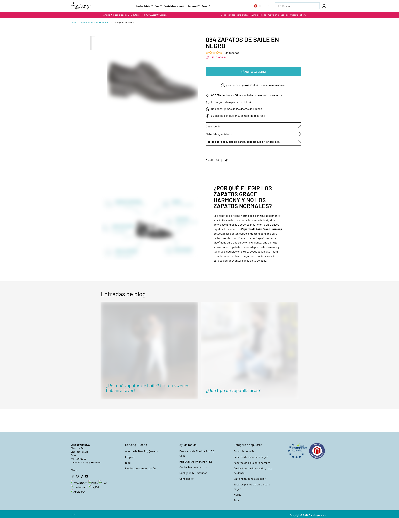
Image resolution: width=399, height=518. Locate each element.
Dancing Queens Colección (250, 478)
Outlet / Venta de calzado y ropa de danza (253, 471)
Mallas (237, 494)
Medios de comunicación (140, 468)
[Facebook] (222, 160)
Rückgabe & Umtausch (193, 473)
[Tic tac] (226, 160)
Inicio (73, 22)
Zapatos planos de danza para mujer (252, 487)
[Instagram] (217, 160)
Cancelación (186, 478)
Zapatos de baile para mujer (251, 457)
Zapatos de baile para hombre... (94, 22)
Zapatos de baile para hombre (252, 462)
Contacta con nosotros (193, 467)
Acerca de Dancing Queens (141, 451)
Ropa (157, 6)
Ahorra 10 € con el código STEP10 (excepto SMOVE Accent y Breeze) (135, 14)
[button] (214, 52)
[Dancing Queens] (81, 6)
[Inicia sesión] (323, 5)
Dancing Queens (318, 515)
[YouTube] (86, 476)
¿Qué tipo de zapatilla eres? (233, 390)
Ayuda (204, 6)
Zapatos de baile (143, 6)
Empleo (130, 457)
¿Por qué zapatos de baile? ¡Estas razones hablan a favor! (147, 388)
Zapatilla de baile (244, 451)
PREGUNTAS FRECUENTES (195, 461)
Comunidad (192, 6)
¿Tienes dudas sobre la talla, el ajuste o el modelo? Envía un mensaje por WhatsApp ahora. (263, 14)
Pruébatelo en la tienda (174, 6)
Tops (237, 500)
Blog (128, 462)
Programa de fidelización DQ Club (196, 453)
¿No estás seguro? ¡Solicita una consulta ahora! (255, 85)
